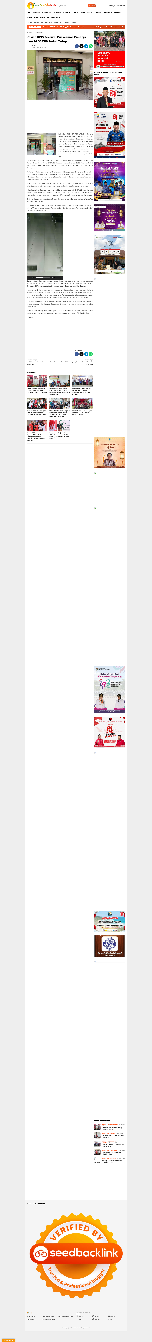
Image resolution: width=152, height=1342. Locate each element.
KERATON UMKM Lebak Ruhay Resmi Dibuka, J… (112, 1128)
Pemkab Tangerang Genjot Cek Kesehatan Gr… (113, 1145)
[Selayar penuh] (60, 278)
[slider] (43, 277)
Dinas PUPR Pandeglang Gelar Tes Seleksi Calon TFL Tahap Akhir (77, 362)
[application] (45, 246)
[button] (45, 246)
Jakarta (112, 1133)
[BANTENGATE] (42, 5)
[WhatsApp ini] (91, 46)
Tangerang (105, 1143)
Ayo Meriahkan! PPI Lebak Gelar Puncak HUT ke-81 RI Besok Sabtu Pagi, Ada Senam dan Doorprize (59, 391)
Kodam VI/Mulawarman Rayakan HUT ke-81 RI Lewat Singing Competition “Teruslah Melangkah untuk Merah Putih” (36, 436)
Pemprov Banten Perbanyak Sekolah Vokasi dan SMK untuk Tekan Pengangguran (36, 412)
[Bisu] (57, 278)
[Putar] (29, 278)
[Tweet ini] (81, 46)
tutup (78, 1314)
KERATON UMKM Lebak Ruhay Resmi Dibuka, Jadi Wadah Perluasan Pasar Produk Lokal (37, 390)
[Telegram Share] (86, 46)
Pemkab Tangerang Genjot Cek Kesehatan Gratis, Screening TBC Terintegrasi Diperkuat (68, 27)
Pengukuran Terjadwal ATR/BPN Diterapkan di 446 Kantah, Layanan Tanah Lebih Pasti (59, 435)
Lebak (116, 1124)
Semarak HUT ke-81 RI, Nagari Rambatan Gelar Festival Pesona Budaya (82, 412)
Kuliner (112, 1124)
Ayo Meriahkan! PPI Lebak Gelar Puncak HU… (113, 1136)
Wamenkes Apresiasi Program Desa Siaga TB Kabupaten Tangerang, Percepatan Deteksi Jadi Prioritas (59, 413)
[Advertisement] (60, 116)
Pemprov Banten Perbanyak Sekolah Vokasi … (111, 1153)
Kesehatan (113, 1141)
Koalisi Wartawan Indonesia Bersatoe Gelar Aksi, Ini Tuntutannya (42, 362)
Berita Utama (105, 1124)
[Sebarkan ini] (77, 46)
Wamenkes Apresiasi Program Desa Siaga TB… (112, 1161)
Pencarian (92, 6)
